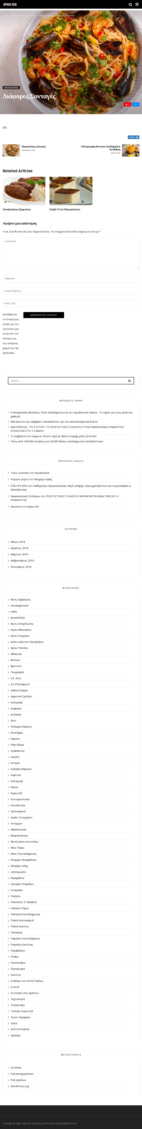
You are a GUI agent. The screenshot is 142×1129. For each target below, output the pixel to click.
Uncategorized (19, 605)
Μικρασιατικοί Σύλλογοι (25, 496)
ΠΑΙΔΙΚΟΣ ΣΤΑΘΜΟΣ (24, 902)
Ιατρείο (15, 756)
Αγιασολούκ (42, 472)
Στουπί (15, 987)
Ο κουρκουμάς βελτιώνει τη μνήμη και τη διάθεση (100, 149)
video (14, 611)
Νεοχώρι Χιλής (19, 865)
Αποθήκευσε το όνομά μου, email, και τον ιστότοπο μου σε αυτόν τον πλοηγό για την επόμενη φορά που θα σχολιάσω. (11, 333)
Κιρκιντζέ (33, 506)
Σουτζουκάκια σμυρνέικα (17, 209)
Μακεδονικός (18, 829)
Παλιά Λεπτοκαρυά (22, 920)
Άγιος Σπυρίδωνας (22, 623)
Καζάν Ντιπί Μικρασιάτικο (65, 209)
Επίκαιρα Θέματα (21, 726)
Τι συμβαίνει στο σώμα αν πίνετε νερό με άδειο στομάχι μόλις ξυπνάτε (54, 436)
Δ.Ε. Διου (16, 678)
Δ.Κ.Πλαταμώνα (20, 684)
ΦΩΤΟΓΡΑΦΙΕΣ (20, 1029)
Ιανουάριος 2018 (21, 566)
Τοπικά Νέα (18, 1005)
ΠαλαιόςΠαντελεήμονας (25, 914)
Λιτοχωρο (16, 823)
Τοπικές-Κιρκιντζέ (22, 1011)
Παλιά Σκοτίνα (20, 926)
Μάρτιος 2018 (19, 554)
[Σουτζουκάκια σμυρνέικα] (24, 191)
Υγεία (14, 1023)
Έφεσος (15, 738)
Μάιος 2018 (18, 541)
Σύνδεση (16, 1067)
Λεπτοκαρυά (18, 811)
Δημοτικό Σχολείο (21, 696)
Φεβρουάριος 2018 (22, 560)
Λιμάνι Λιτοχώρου (21, 817)
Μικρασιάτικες (46, 15)
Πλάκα (14, 956)
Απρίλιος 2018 (19, 548)
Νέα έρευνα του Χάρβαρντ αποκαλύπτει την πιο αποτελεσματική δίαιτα (54, 421)
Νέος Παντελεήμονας (24, 853)
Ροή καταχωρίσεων (22, 1073)
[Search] (129, 380)
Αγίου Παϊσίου (19, 648)
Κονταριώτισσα (20, 799)
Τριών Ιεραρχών (20, 1017)
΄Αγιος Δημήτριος (21, 599)
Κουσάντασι (18, 805)
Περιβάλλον (18, 950)
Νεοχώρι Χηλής (43, 479)
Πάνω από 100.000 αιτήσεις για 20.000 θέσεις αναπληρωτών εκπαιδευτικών (57, 441)
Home (5, 15)
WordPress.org (20, 1086)
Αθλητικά (16, 654)
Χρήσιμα (15, 1035)
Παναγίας (17, 932)
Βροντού (16, 666)
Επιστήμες (17, 732)
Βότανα (15, 660)
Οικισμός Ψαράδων (22, 884)
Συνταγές (31, 15)
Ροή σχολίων (18, 1080)
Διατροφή (17, 702)
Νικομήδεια (17, 878)
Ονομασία (17, 890)
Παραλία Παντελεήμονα (25, 938)
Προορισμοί (18, 968)
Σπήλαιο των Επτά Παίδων (27, 980)
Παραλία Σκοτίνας (22, 944)
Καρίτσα (16, 775)
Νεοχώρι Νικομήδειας (24, 859)
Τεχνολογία (18, 999)
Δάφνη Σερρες (19, 690)
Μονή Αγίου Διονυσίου (24, 841)
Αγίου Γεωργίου (20, 635)
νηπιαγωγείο (18, 872)
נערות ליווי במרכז (19, 485)
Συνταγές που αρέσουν (25, 993)
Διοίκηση (16, 714)
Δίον (13, 720)
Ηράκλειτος (18, 750)
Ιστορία (15, 763)
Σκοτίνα (15, 974)
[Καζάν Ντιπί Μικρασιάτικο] (71, 191)
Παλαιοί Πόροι (20, 908)
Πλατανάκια (18, 962)
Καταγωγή (17, 781)
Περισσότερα (18, 15)
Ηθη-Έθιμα (17, 744)
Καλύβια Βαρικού (21, 769)
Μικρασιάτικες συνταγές (34, 148)
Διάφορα (16, 708)
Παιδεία (15, 896)
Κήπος (14, 787)
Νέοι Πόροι (17, 847)
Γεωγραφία (17, 672)
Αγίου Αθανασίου (21, 629)
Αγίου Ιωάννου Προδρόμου (27, 641)
